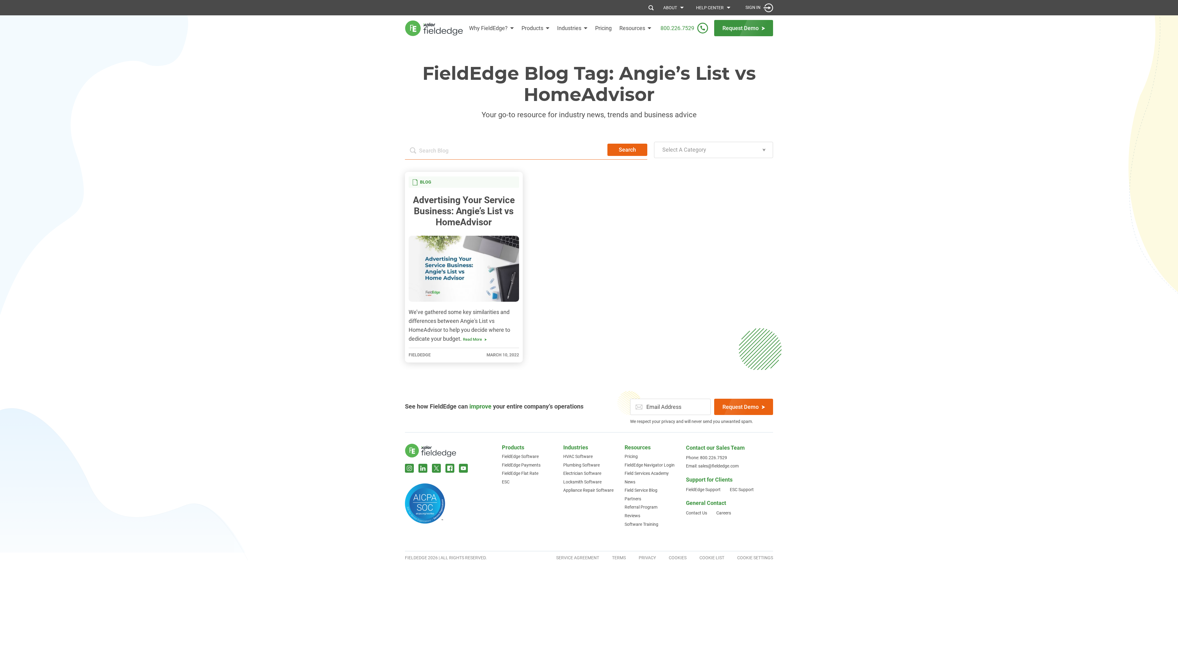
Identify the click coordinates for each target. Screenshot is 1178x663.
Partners (633, 498)
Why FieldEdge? (488, 28)
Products (532, 28)
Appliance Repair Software (588, 490)
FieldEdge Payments (521, 465)
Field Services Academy (647, 473)
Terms (619, 557)
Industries (569, 28)
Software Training (641, 524)
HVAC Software (578, 456)
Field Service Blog (641, 490)
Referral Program (641, 507)
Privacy (647, 557)
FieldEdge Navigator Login (650, 465)
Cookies (678, 557)
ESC (506, 481)
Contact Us (696, 512)
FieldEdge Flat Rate (520, 473)
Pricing (603, 28)
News (630, 481)
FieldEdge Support (703, 489)
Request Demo (740, 407)
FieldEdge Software (520, 456)
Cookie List (711, 557)
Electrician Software (582, 473)
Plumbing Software (581, 465)
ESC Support (742, 489)
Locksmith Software (582, 481)
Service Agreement (577, 557)
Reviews (632, 515)
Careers (723, 512)
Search (627, 149)
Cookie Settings (755, 557)
